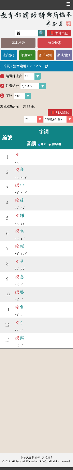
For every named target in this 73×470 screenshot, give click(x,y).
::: (1, 66)
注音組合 (12, 86)
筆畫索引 (27, 55)
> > (24, 66)
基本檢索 (18, 43)
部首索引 (45, 55)
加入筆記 (62, 112)
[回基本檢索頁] (36, 19)
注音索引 (9, 55)
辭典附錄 (63, 55)
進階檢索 (54, 43)
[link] (58, 119)
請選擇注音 (14, 76)
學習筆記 (61, 33)
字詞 (9, 95)
